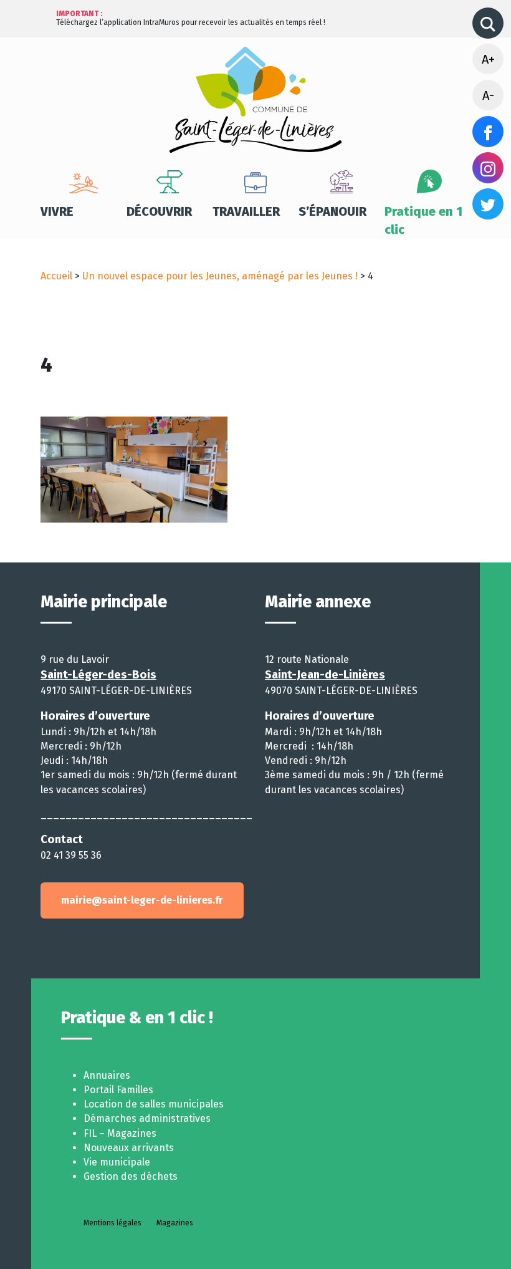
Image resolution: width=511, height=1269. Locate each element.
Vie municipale (117, 1162)
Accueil (56, 276)
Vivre (57, 211)
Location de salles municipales (154, 1104)
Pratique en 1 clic (423, 220)
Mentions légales (112, 1222)
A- (488, 95)
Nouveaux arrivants (129, 1148)
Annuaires (107, 1075)
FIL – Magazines (120, 1133)
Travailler (246, 211)
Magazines (174, 1222)
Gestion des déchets (131, 1176)
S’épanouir (332, 211)
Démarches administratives (147, 1118)
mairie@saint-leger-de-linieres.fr (142, 900)
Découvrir (159, 211)
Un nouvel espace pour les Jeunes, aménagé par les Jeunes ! (220, 276)
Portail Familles (118, 1090)
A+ (488, 59)
